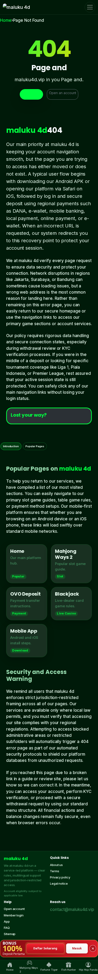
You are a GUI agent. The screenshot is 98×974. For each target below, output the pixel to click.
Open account (14, 909)
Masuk (77, 948)
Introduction (11, 446)
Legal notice (59, 883)
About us (56, 865)
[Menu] (90, 7)
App (7, 921)
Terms (54, 871)
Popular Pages (34, 446)
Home (5, 20)
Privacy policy (60, 877)
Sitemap (9, 934)
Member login (14, 915)
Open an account (62, 93)
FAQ (7, 928)
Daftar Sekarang (45, 948)
